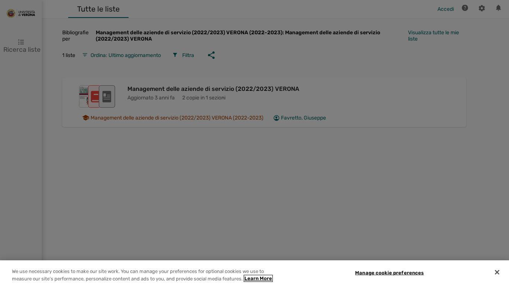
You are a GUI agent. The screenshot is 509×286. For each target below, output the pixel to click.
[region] (254, 273)
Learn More (258, 278)
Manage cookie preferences (389, 273)
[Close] (497, 272)
